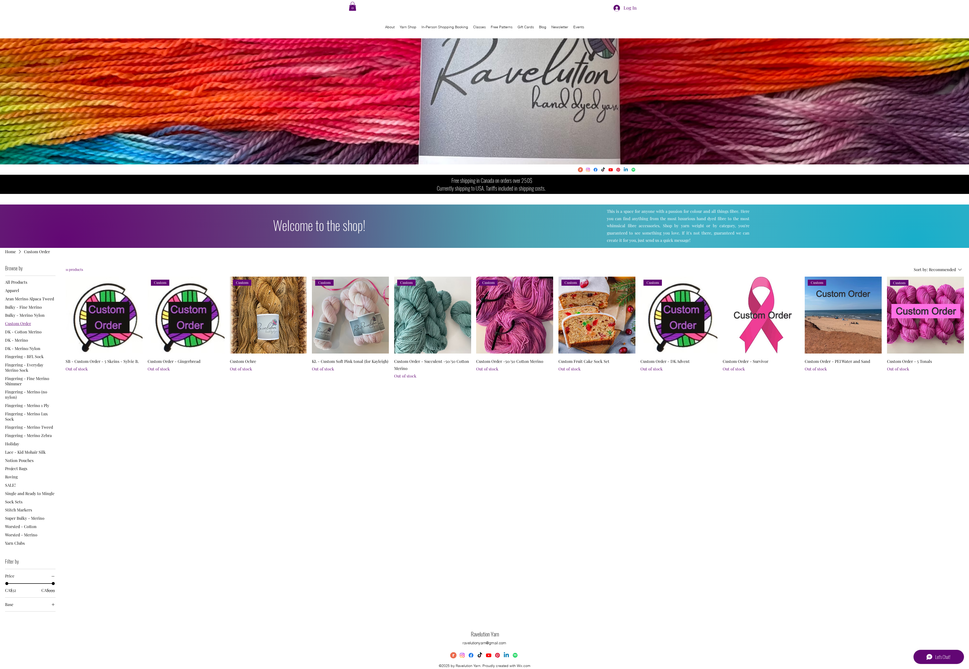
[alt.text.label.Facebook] (595, 169)
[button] (352, 6)
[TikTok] (603, 169)
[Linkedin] (625, 169)
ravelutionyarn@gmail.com (484, 643)
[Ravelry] (580, 169)
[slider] (7, 583)
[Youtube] (610, 169)
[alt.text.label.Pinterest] (618, 169)
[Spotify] (633, 169)
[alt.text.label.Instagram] (587, 169)
